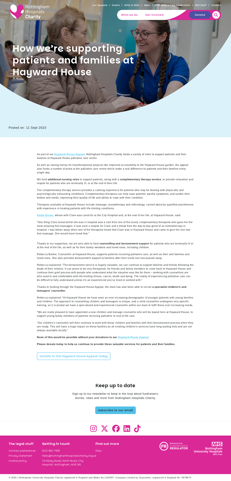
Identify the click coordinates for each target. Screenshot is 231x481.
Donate (200, 15)
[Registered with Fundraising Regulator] (174, 455)
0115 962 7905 (51, 451)
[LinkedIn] (127, 430)
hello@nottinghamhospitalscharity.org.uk (69, 456)
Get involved (154, 15)
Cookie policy (18, 461)
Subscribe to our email (115, 410)
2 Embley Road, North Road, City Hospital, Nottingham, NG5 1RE (62, 462)
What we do (129, 15)
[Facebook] (116, 430)
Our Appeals (99, 5)
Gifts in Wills (131, 5)
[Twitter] (104, 430)
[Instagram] (93, 430)
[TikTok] (137, 430)
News (147, 5)
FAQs (99, 451)
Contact (216, 5)
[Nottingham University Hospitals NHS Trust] (208, 455)
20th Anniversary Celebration (172, 5)
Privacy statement (20, 456)
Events (116, 5)
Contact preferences (22, 451)
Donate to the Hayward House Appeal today (74, 356)
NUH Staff (201, 5)
